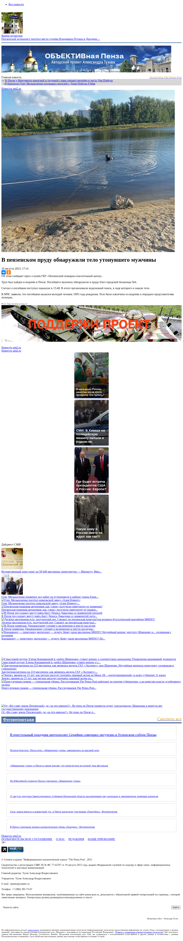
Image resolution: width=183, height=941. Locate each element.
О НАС (60, 839)
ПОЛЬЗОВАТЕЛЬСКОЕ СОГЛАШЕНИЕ (26, 839)
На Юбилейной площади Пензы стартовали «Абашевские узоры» (45, 781)
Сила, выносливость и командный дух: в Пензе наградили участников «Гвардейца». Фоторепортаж (63, 811)
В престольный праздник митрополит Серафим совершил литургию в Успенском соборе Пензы (83, 735)
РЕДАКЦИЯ (76, 839)
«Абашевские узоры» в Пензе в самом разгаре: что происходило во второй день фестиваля (59, 765)
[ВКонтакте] (3, 272)
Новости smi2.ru (11, 88)
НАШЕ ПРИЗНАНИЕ (101, 839)
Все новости (16, 4)
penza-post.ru (33, 930)
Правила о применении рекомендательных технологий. (139, 932)
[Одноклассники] (8, 272)
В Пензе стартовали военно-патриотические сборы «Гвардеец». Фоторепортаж (52, 827)
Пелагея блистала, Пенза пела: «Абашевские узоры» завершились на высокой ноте (54, 750)
